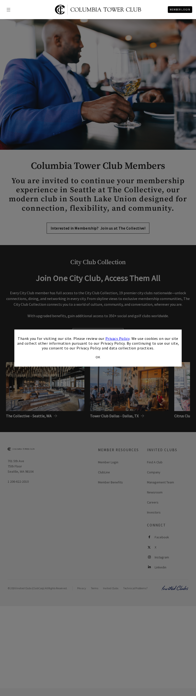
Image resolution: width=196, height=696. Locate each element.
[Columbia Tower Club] (98, 9)
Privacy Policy (117, 338)
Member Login (180, 9)
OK (98, 357)
